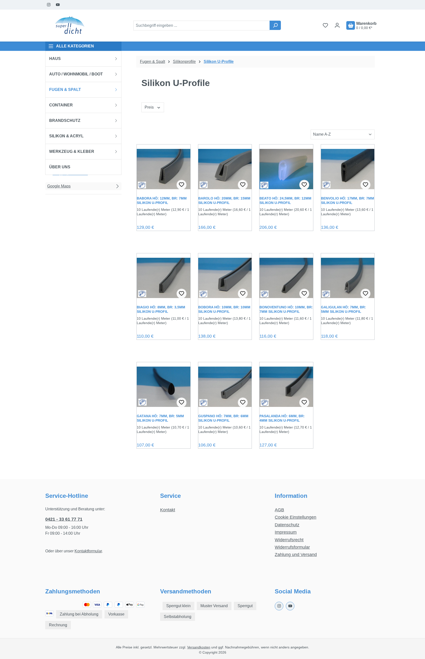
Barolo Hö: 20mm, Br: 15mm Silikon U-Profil (224, 200)
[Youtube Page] (57, 4)
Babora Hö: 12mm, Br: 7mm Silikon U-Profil (162, 200)
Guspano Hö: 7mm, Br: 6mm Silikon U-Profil (223, 418)
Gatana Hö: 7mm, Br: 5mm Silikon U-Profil (160, 418)
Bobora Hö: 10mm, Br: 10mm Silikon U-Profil (224, 309)
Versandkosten (198, 647)
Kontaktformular (88, 551)
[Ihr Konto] (337, 25)
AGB (279, 509)
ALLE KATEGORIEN (75, 46)
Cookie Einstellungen (295, 517)
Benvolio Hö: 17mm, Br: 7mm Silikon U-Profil (347, 200)
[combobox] (201, 25)
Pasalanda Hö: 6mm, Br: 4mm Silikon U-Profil (282, 418)
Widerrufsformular (292, 547)
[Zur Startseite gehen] (69, 25)
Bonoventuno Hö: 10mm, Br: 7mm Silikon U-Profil (286, 309)
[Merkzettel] (325, 25)
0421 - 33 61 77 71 (63, 519)
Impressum (286, 532)
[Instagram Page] (48, 4)
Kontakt (167, 509)
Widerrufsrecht (289, 539)
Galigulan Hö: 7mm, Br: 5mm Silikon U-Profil (343, 309)
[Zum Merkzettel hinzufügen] (181, 185)
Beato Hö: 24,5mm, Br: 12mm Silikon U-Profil (285, 200)
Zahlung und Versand (296, 554)
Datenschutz (287, 524)
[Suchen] (275, 25)
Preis (150, 107)
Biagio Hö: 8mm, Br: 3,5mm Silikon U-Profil (161, 309)
